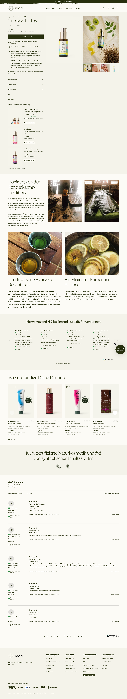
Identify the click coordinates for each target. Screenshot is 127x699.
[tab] (111, 493)
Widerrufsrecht (87, 671)
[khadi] (15, 8)
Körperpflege (50, 665)
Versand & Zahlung (88, 665)
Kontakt (104, 668)
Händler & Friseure (107, 658)
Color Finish (70, 421)
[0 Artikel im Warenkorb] (117, 8)
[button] (9, 340)
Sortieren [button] (11, 493)
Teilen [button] (57, 514)
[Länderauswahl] (104, 8)
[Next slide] (115, 413)
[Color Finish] (77, 401)
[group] (18, 482)
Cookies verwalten (41, 693)
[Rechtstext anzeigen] (19, 26)
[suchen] (108, 8)
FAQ (84, 661)
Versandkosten (21, 32)
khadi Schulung (106, 661)
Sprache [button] (21, 493)
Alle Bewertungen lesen (63, 363)
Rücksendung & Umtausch (91, 668)
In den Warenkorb (29, 122)
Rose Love (27, 129)
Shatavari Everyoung (31, 149)
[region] (63, 341)
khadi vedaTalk (69, 665)
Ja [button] (49, 514)
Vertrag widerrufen (89, 675)
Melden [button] (53, 514)
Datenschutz (16, 693)
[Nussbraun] (106, 401)
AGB (9, 693)
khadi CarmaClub (51, 671)
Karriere (104, 665)
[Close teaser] (115, 344)
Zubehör (48, 668)
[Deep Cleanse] (21, 401)
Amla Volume (42, 421)
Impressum (51, 693)
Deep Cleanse (13, 421)
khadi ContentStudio (71, 671)
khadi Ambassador (70, 668)
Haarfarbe (49, 658)
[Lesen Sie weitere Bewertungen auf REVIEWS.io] (109, 360)
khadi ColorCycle (69, 661)
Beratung (86, 658)
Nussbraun (97, 421)
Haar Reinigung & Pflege (53, 661)
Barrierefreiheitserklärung (28, 693)
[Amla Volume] (49, 401)
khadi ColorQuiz (69, 658)
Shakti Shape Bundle (31, 109)
